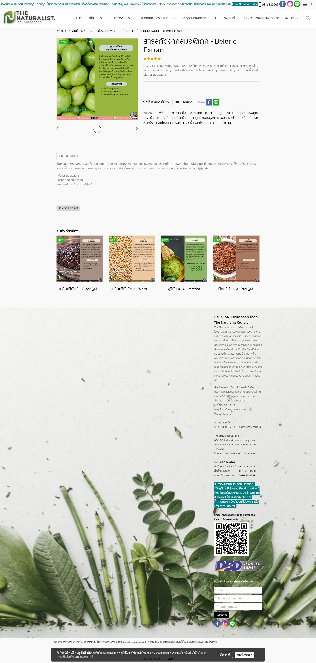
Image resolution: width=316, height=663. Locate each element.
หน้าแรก (78, 18)
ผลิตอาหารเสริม (236, 336)
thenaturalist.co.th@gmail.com (238, 515)
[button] (308, 18)
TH (309, 4)
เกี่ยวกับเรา (96, 18)
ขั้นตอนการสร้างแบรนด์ (157, 18)
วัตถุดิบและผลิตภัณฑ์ (195, 18)
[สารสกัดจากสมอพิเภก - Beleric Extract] (97, 79)
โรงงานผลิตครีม (222, 332)
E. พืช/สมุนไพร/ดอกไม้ (171, 113)
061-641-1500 (247, 471)
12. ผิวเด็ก (195, 113)
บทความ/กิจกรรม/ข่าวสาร (262, 18)
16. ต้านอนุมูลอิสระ (217, 113)
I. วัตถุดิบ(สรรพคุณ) (245, 113)
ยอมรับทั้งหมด (244, 654)
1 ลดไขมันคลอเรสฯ (168, 123)
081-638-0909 (246, 466)
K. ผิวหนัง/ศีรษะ (228, 118)
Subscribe (222, 615)
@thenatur (228, 519)
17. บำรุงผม (153, 118)
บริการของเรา (122, 18)
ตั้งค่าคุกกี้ (225, 654)
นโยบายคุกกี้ (86, 656)
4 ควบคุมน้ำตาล (220, 123)
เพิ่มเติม (290, 18)
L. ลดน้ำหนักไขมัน (195, 123)
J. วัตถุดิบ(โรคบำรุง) (177, 118)
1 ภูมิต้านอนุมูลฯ (204, 118)
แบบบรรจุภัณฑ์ (225, 18)
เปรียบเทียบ (187, 102)
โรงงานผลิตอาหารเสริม (242, 327)
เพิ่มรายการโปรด (158, 102)
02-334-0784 (227, 462)
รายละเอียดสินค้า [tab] (68, 156)
